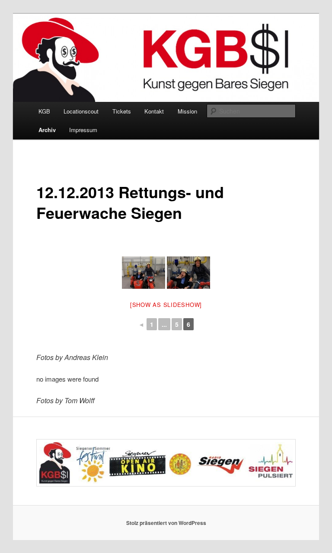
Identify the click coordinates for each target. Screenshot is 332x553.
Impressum (83, 130)
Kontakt (154, 111)
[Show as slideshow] (166, 304)
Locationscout (81, 111)
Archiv (47, 130)
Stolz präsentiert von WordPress (166, 523)
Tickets (121, 111)
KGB (44, 111)
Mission (187, 111)
